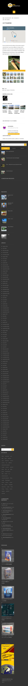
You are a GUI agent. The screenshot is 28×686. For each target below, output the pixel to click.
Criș (6, 462)
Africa (3, 456)
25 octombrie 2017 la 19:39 (13, 127)
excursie (7, 467)
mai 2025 (4, 260)
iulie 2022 (4, 297)
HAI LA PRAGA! (10, 226)
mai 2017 (4, 388)
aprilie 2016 (5, 412)
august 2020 (5, 330)
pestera (6, 484)
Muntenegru (7, 480)
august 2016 (5, 404)
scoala (8, 486)
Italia (2, 473)
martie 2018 (5, 369)
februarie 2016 (5, 416)
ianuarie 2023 (5, 287)
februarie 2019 (5, 349)
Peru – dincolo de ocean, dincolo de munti (13, 164)
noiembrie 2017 (6, 377)
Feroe (3, 469)
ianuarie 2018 (5, 373)
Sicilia (12, 486)
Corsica (3, 462)
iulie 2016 (4, 406)
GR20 (11, 469)
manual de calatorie (5, 478)
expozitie (11, 467)
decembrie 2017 (6, 375)
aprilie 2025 (5, 262)
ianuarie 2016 (5, 418)
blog (2, 458)
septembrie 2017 (6, 381)
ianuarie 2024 (5, 277)
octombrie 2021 (6, 310)
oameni (6, 482)
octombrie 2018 (6, 357)
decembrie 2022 (6, 289)
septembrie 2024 (6, 268)
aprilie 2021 (5, 322)
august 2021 (5, 314)
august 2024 (5, 271)
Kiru (11, 94)
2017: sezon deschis (10, 151)
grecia (3, 471)
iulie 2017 (4, 383)
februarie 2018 (5, 371)
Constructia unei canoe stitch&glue (12, 157)
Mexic (11, 478)
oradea (11, 482)
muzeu (3, 482)
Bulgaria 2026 (10, 210)
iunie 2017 (5, 386)
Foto (6, 469)
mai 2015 (4, 435)
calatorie (9, 458)
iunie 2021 (5, 318)
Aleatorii (22, 148)
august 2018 (5, 361)
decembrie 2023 (6, 279)
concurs (11, 460)
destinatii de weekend (6, 465)
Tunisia (11, 489)
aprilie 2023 (5, 283)
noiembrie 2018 (6, 355)
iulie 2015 (4, 431)
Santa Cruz (4, 486)
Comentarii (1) (16, 17)
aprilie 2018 (5, 367)
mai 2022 (4, 301)
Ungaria (8, 19)
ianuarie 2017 (5, 394)
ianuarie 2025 (5, 264)
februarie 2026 (5, 250)
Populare (5, 148)
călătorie (10, 462)
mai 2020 (4, 336)
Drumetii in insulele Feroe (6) (7, 526)
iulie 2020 (4, 332)
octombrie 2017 (6, 379)
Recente (14, 148)
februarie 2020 (5, 340)
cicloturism (7, 460)
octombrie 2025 (6, 254)
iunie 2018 (5, 363)
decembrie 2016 (6, 396)
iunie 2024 (5, 273)
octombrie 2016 (6, 400)
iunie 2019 (5, 344)
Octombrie (7, 23)
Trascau (6, 489)
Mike (8, 234)
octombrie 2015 (6, 424)
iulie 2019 (4, 342)
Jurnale (6, 473)
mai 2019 (4, 347)
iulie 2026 (4, 248)
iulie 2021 (4, 316)
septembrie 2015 (6, 427)
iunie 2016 (5, 408)
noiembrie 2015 (6, 422)
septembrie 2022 (6, 293)
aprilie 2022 (5, 303)
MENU (14, 12)
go (8, 469)
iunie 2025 (5, 258)
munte (3, 480)
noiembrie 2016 (6, 398)
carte (3, 460)
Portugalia (11, 484)
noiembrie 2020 (6, 324)
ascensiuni (7, 456)
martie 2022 (5, 305)
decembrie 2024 (6, 266)
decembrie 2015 (6, 420)
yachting (3, 493)
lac (9, 473)
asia (11, 456)
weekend (7, 491)
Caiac (5, 19)
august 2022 (5, 295)
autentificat (10, 138)
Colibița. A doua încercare (17, 112)
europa (3, 467)
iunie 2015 (5, 433)
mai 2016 (4, 410)
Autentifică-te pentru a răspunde (14, 133)
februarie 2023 (5, 285)
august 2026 (5, 246)
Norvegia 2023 (4, 519)
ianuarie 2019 (5, 351)
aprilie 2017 (5, 390)
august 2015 (5, 429)
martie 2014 (5, 439)
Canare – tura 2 (10, 218)
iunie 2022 (5, 299)
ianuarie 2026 (5, 252)
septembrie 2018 (6, 359)
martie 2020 (5, 338)
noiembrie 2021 (6, 307)
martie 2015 (5, 437)
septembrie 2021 (6, 312)
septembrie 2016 (6, 402)
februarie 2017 (5, 392)
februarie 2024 (5, 275)
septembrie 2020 (6, 328)
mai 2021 (4, 320)
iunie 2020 (5, 334)
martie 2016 (5, 414)
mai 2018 (4, 365)
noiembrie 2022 (6, 291)
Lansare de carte (5, 475)
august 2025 (5, 256)
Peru (2, 484)
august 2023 (5, 281)
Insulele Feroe (7, 471)
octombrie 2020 (6, 326)
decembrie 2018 (6, 353)
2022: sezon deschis (10, 112)
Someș (3, 489)
